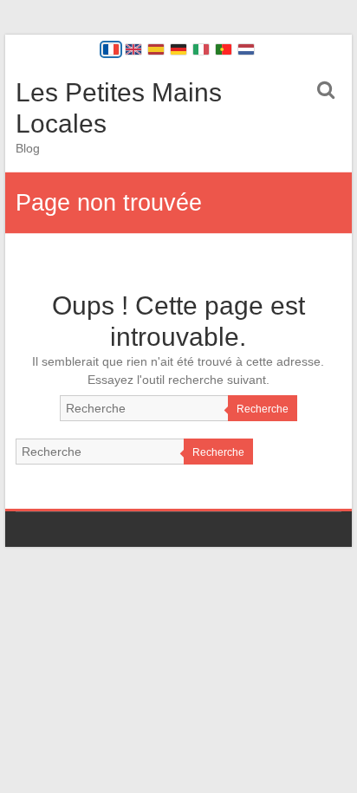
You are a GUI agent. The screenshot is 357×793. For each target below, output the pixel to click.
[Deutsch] (178, 49)
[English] (133, 49)
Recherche (263, 409)
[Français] (111, 49)
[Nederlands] (246, 49)
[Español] (156, 49)
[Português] (223, 49)
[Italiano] (201, 49)
